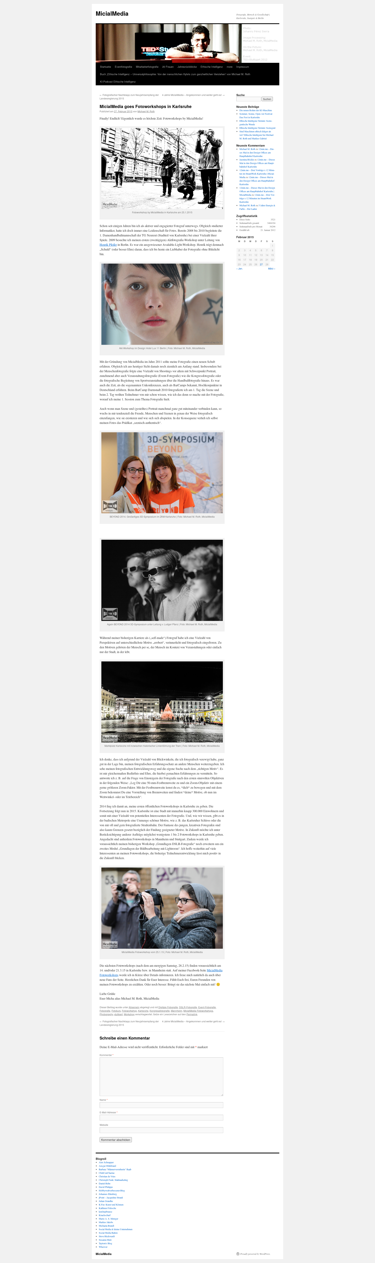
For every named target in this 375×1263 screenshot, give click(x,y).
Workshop (129, 1014)
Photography (106, 1014)
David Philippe (106, 1186)
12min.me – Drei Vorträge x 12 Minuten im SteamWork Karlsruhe (257, 198)
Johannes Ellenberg (108, 1193)
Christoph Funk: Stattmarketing (113, 1179)
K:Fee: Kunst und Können (111, 1204)
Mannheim (176, 1010)
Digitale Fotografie (168, 1007)
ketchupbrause (105, 1211)
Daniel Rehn (104, 1183)
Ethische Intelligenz (212, 66)
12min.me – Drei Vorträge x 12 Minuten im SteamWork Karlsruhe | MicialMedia (257, 173)
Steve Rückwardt (107, 1236)
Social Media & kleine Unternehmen (115, 1229)
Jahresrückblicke (187, 66)
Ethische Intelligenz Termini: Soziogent (257, 127)
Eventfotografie (123, 66)
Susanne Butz (105, 1239)
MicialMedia (112, 13)
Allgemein (134, 1007)
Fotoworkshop (129, 1010)
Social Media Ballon (108, 1232)
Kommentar (106, 1055)
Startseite (105, 66)
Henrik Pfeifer (108, 244)
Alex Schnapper (106, 1162)
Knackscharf (105, 1215)
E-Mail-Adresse (109, 1112)
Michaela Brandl (106, 1225)
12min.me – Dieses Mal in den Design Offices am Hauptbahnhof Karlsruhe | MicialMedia (257, 191)
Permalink (192, 1014)
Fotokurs (116, 1010)
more (229, 66)
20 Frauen (168, 66)
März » (271, 268)
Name (104, 1099)
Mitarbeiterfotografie (147, 66)
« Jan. (239, 268)
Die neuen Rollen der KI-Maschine (255, 110)
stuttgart (118, 1014)
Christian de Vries (107, 1176)
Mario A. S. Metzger (108, 1218)
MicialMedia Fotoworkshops (198, 1010)
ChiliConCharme (106, 1172)
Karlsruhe (143, 1010)
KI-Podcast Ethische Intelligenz (118, 81)
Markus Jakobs (106, 1222)
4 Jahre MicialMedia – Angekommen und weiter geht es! (193, 94)
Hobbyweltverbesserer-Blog (112, 1190)
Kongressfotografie (160, 1010)
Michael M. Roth (146, 111)
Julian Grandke (106, 1201)
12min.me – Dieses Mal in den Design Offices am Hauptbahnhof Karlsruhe (256, 152)
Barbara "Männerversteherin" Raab (115, 1169)
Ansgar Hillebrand (107, 1165)
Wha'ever (103, 1246)
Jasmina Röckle (246, 159)
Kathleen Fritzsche (107, 1208)
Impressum (242, 66)
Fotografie (105, 1010)
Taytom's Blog (105, 1243)
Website (104, 1124)
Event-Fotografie (207, 1007)
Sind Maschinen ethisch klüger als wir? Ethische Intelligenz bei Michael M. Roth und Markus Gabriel (256, 135)
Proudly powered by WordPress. (255, 1253)
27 (261, 264)
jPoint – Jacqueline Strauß (111, 1197)
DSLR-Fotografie (188, 1007)
